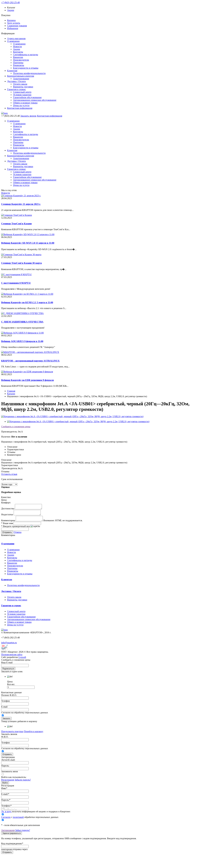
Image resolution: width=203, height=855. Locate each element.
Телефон (5, 701)
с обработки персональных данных (29, 817)
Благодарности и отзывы (25, 68)
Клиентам (12, 70)
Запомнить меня (9, 771)
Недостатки (7, 514)
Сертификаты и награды (25, 54)
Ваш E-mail (6, 662)
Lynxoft (22, 657)
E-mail (4, 706)
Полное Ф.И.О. (9, 695)
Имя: (4, 788)
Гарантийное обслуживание (27, 97)
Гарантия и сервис (16, 89)
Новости (17, 46)
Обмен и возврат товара (25, 102)
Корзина (11, 20)
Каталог (11, 393)
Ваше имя (7, 523)
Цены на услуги (21, 105)
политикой (18, 817)
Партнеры (18, 62)
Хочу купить (13, 23)
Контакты (18, 52)
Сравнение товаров (17, 25)
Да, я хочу (6, 811)
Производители (21, 60)
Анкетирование (21, 78)
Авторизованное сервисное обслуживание (34, 100)
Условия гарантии (22, 94)
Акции (10, 10)
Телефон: (6, 805)
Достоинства (7, 508)
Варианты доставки (23, 86)
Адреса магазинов (16, 38)
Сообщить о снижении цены (15, 426)
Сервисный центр (22, 92)
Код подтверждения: (12, 843)
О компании (13, 41)
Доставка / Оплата (16, 81)
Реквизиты (18, 65)
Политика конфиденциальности (29, 73)
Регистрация (7, 780)
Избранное (12, 28)
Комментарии (8, 520)
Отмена (17, 532)
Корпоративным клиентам (20, 76)
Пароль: (5, 765)
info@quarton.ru (9, 642)
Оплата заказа (20, 84)
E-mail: (5, 794)
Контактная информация (19, 108)
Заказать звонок (28, 116)
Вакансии (18, 57)
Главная (11, 391)
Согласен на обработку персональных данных (24, 712)
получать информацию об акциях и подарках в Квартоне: (35, 811)
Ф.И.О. (4, 737)
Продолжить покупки (12, 731)
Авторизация (8, 830)
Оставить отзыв (9, 474)
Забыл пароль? (22, 830)
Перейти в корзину (33, 731)
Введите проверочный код (15, 526)
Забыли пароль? (23, 780)
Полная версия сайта (11, 654)
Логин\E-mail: (8, 760)
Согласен (6, 817)
